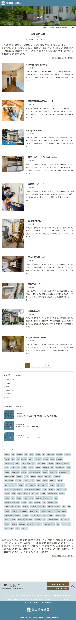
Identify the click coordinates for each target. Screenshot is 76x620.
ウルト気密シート (42, 485)
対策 (52, 468)
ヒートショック (37, 524)
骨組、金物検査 (9, 481)
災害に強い (59, 463)
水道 (64, 506)
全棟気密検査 (8, 515)
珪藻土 (30, 502)
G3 (34, 481)
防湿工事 (52, 485)
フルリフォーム (66, 524)
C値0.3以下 (17, 515)
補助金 (31, 455)
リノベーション (9, 528)
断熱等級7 (52, 481)
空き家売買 (21, 519)
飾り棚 (13, 493)
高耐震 (7, 383)
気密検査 (38, 455)
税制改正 (7, 459)
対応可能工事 (34, 515)
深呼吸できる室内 (52, 502)
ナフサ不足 (25, 515)
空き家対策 (59, 455)
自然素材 (8, 394)
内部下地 (60, 481)
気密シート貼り (18, 489)
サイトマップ (46, 603)
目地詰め (23, 502)
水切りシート (27, 481)
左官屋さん (52, 489)
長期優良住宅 (9, 390)
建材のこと (59, 459)
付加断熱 (45, 481)
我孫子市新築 (41, 463)
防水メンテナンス (60, 515)
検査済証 (61, 493)
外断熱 (38, 481)
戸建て (17, 528)
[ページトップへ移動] (73, 586)
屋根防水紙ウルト (9, 476)
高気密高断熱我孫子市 (24, 493)
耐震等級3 (66, 463)
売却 (18, 459)
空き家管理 (29, 519)
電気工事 (21, 485)
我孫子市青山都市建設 (34, 472)
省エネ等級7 (37, 459)
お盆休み (30, 468)
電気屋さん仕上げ (36, 184)
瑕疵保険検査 (56, 476)
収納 (13, 498)
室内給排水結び (35, 220)
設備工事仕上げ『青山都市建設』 (43, 157)
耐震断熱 (7, 498)
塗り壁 (44, 489)
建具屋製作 (34, 506)
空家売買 (45, 472)
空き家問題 (46, 468)
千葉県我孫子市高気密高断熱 (19, 511)
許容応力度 (47, 524)
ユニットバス (8, 489)
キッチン (7, 511)
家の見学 (38, 468)
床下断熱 (33, 476)
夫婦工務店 (50, 463)
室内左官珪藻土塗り (37, 257)
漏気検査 (63, 489)
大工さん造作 (39, 498)
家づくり (45, 459)
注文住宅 (14, 524)
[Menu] (73, 3)
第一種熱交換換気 (31, 485)
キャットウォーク (28, 498)
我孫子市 (7, 524)
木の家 (52, 459)
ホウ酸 (26, 476)
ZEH (44, 455)
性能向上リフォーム (39, 519)
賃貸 (26, 455)
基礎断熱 (40, 476)
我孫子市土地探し (26, 463)
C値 (58, 489)
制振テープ (19, 476)
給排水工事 (25, 506)
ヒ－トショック (15, 468)
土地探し (16, 463)
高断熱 (7, 387)
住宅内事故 (20, 455)
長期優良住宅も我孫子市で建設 (63, 58)
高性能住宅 (22, 524)
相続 (13, 459)
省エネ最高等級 (62, 511)
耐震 (34, 463)
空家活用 (23, 472)
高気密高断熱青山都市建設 (12, 502)
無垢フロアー (60, 485)
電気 (69, 506)
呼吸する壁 (37, 502)
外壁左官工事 (34, 310)
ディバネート (48, 498)
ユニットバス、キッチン (46, 515)
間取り (7, 397)
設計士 (29, 524)
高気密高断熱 (15, 472)
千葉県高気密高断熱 (53, 519)
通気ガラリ (48, 476)
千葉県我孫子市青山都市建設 (12, 506)
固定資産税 (68, 455)
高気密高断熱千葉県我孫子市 (32, 489)
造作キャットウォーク (38, 337)
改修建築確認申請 (52, 493)
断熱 (13, 455)
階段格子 (19, 498)
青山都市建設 (8, 463)
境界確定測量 (53, 472)
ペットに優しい (65, 519)
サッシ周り (18, 481)
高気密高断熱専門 (64, 472)
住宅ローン (24, 528)
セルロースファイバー (11, 485)
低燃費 (30, 459)
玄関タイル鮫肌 (35, 130)
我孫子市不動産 (60, 468)
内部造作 (7, 493)
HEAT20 (6, 468)
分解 (44, 502)
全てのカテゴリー (11, 380)
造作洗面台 (42, 506)
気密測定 (23, 468)
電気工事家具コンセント (54, 506)
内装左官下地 (34, 283)
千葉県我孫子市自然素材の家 (48, 511)
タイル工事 (35, 493)
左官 (56, 498)
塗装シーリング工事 (10, 519)
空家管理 (23, 459)
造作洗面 (42, 493)
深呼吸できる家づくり (38, 64)
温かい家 (7, 472)
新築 (53, 524)
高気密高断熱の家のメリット (41, 101)
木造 (58, 524)
